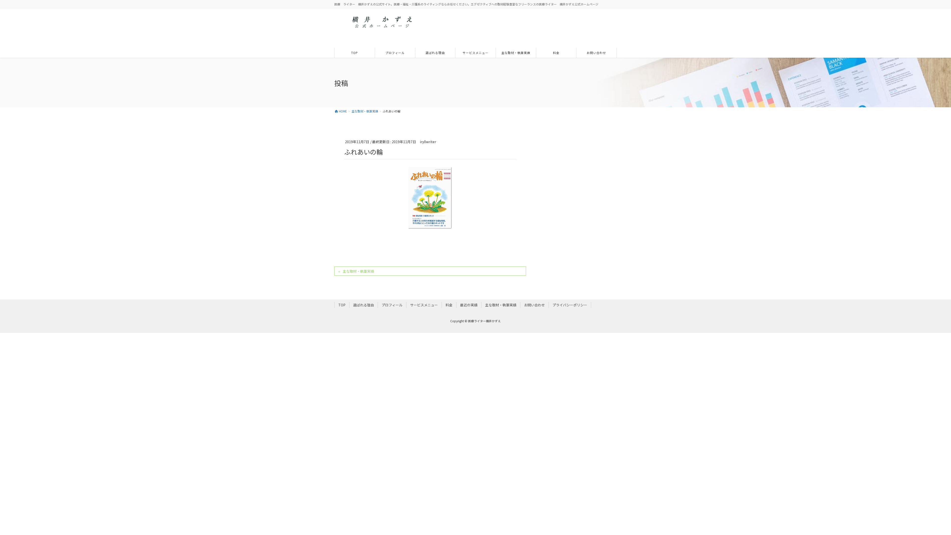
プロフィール (392, 304)
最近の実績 (468, 304)
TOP (341, 304)
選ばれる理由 (363, 304)
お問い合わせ (534, 304)
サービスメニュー (424, 304)
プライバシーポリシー (570, 304)
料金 (449, 304)
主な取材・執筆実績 (358, 271)
